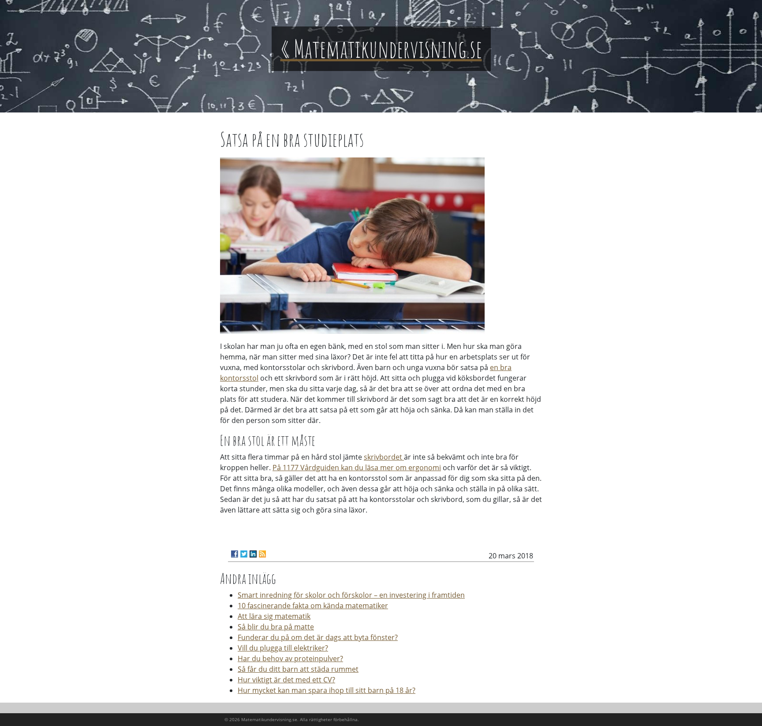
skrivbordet (384, 457)
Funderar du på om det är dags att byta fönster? (318, 637)
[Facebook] (234, 554)
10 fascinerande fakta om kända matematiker (313, 605)
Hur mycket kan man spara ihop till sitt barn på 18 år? (326, 690)
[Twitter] (243, 554)
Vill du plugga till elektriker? (283, 648)
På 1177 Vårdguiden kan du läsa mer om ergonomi (357, 467)
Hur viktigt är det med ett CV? (286, 680)
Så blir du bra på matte (276, 627)
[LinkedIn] (253, 554)
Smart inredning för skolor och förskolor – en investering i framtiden (351, 595)
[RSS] (262, 554)
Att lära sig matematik (274, 616)
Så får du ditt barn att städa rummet (298, 669)
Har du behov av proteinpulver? (290, 658)
